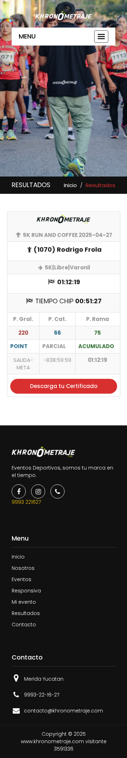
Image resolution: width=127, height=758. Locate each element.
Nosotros (23, 568)
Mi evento (24, 601)
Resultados (26, 613)
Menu (27, 36)
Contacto (24, 624)
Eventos (21, 579)
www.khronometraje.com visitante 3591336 (64, 745)
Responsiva (26, 590)
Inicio (70, 185)
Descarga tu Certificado (63, 386)
